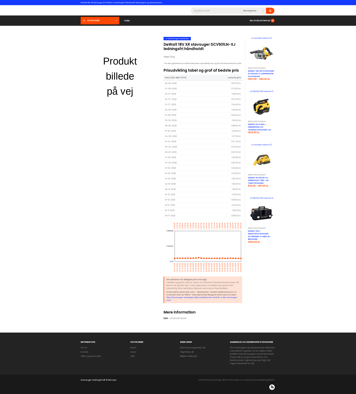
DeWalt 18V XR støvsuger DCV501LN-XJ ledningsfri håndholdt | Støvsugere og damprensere (121, 2)
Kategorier (93, 20)
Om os (84, 347)
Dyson (133, 352)
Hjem (127, 20)
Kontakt (84, 352)
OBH (132, 356)
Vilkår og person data (91, 356)
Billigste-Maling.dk (188, 356)
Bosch (133, 347)
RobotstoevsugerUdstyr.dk (192, 347)
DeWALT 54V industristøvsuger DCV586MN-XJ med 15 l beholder (259, 235)
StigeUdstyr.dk (187, 352)
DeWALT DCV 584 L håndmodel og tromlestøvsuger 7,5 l (259, 127)
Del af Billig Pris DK (260, 20)
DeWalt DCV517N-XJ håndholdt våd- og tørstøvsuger (258, 180)
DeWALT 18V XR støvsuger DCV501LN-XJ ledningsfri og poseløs (261, 74)
